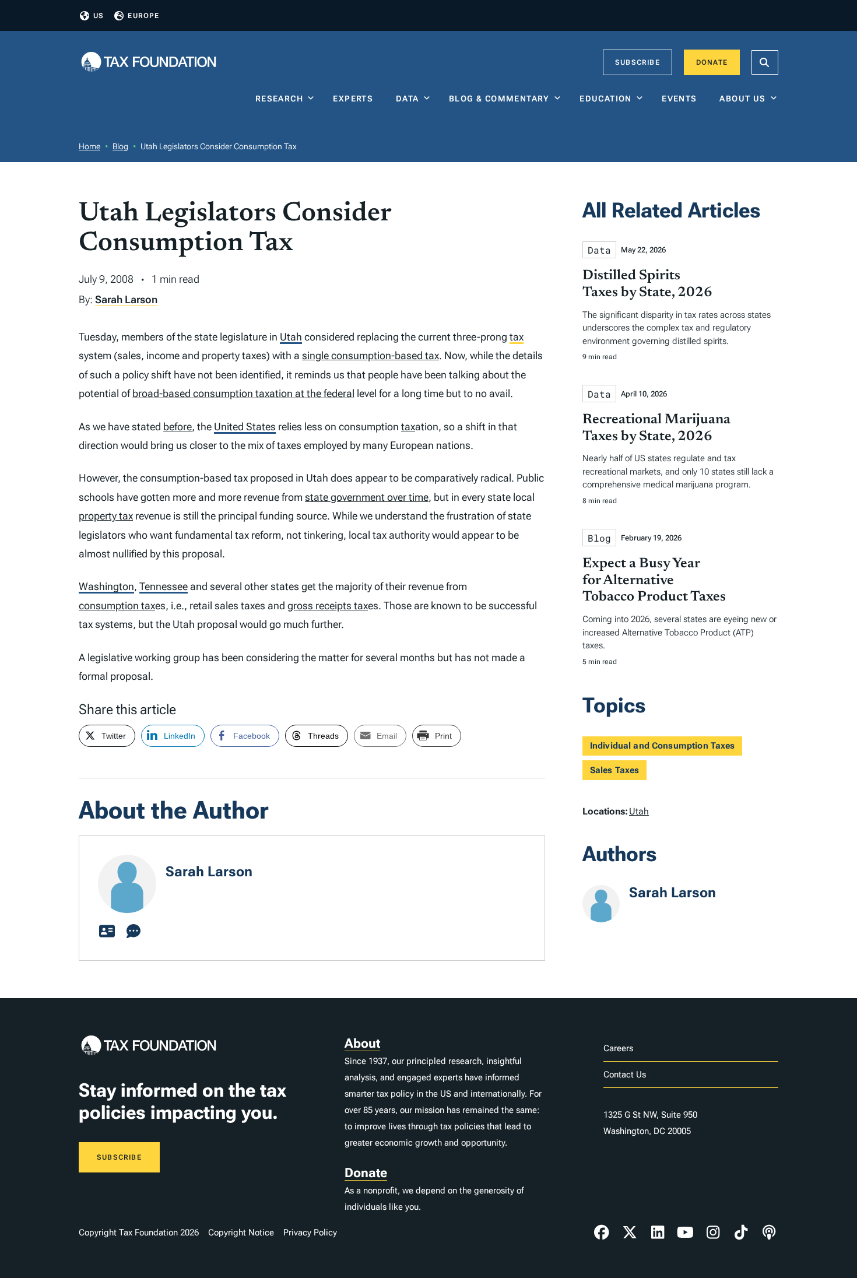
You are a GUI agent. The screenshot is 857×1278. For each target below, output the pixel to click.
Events (682, 98)
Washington (106, 586)
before (177, 426)
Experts (355, 98)
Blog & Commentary (499, 98)
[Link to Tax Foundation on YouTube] (685, 1232)
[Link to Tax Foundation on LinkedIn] (657, 1232)
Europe (143, 16)
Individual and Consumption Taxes (662, 745)
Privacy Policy (310, 1232)
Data (407, 98)
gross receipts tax (327, 605)
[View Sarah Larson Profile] (106, 932)
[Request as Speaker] (133, 932)
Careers (618, 1048)
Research (279, 98)
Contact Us (624, 1074)
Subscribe (637, 62)
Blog (120, 146)
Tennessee (163, 586)
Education (605, 98)
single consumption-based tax (370, 355)
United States (245, 426)
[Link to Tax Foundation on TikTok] (741, 1232)
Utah (291, 337)
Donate (712, 62)
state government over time (366, 497)
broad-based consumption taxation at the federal (243, 393)
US (98, 16)
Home (89, 146)
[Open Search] (764, 62)
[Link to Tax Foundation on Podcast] (769, 1232)
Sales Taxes (615, 770)
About (362, 1043)
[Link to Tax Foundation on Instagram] (713, 1232)
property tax (106, 516)
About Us (742, 98)
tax (517, 337)
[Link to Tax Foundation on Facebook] (601, 1232)
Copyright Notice (241, 1232)
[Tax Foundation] (149, 62)
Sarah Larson (126, 299)
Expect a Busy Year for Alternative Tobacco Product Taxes (654, 581)
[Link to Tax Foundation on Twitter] (629, 1232)
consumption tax (117, 605)
